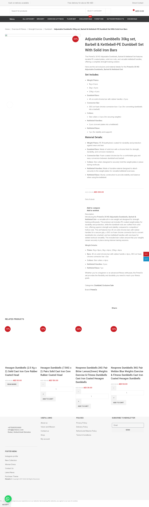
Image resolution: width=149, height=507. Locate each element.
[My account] (116, 11)
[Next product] (142, 29)
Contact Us (9, 468)
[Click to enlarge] (10, 105)
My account (45, 439)
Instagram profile (11, 456)
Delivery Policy (82, 427)
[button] (8, 498)
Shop (43, 435)
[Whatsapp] (21, 438)
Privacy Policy (81, 423)
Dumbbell (48, 29)
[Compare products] (127, 11)
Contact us (45, 431)
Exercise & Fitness (19, 29)
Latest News (9, 472)
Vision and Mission (48, 427)
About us (44, 423)
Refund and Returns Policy (86, 431)
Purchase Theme (11, 476)
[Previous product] (137, 29)
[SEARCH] (108, 11)
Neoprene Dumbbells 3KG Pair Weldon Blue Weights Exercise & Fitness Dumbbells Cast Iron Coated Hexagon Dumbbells (127, 373)
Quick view (14, 363)
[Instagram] (14, 438)
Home (7, 29)
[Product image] (14, 351)
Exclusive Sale (108, 285)
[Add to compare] (8, 363)
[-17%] (49, 334)
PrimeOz (93, 290)
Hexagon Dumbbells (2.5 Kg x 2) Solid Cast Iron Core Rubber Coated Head (21, 371)
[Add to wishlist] (21, 363)
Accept (5, 504)
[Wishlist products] (122, 11)
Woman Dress (10, 464)
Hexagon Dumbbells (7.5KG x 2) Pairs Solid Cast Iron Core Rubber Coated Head (55, 371)
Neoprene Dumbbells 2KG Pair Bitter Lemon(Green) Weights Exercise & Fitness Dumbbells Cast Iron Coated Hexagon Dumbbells (92, 375)
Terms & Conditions (83, 435)
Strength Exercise (35, 29)
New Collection (11, 460)
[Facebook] (8, 438)
